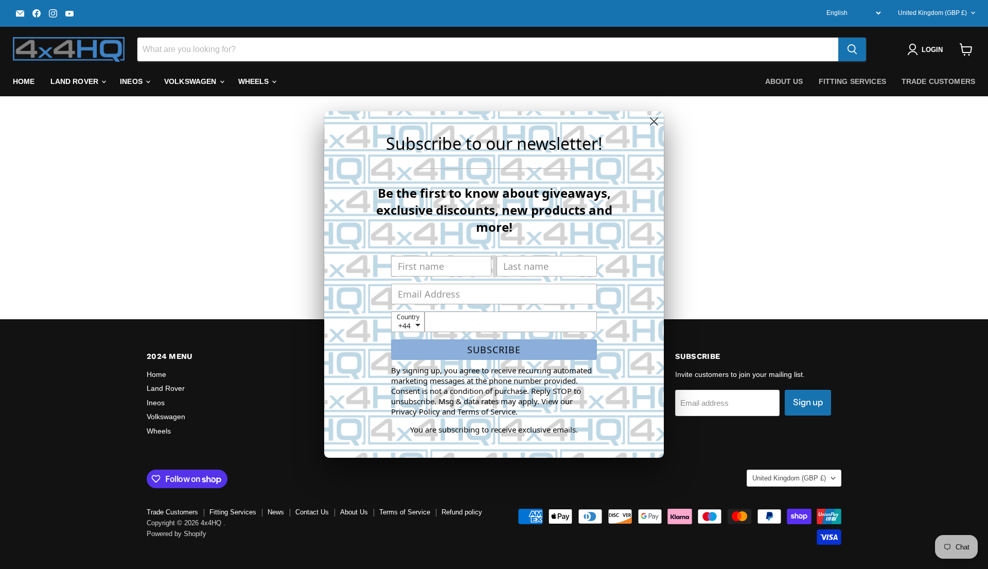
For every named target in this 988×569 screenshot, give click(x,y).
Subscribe (494, 349)
